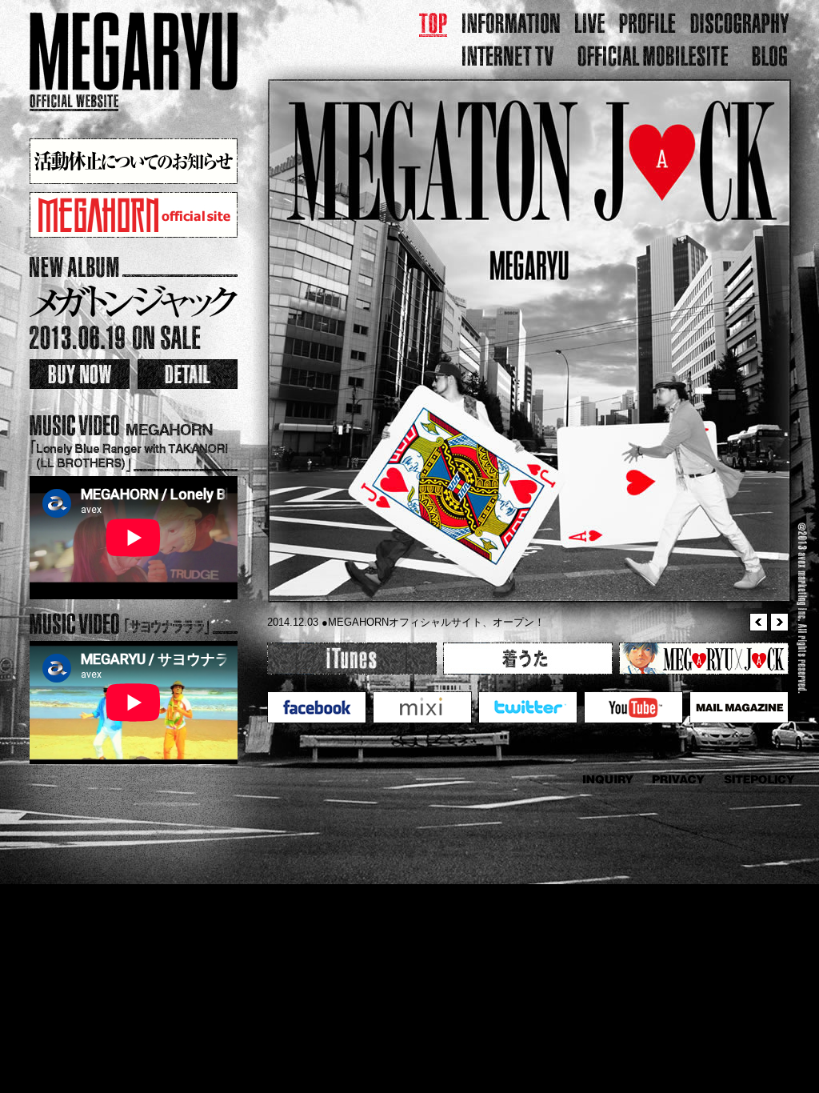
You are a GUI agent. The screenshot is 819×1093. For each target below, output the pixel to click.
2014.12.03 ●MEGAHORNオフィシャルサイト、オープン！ (406, 622)
